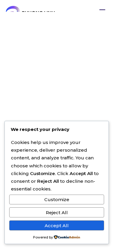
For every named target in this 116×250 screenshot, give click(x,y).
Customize (56, 199)
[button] (102, 11)
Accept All (57, 225)
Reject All (57, 212)
